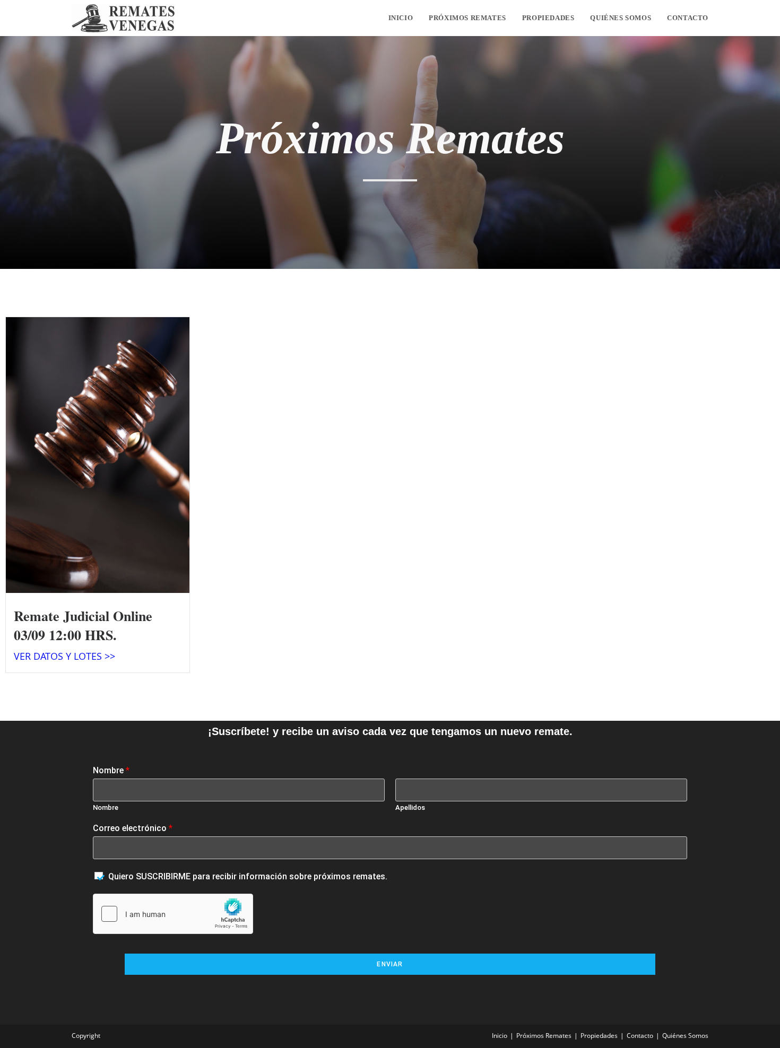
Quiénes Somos (685, 1035)
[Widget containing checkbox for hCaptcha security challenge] (173, 914)
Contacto (640, 1035)
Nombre (111, 770)
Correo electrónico (132, 828)
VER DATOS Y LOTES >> (64, 656)
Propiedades (599, 1035)
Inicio (499, 1035)
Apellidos (410, 807)
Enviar (390, 964)
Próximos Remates (543, 1035)
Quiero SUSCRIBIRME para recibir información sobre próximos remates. (247, 876)
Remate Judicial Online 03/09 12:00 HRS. (83, 625)
